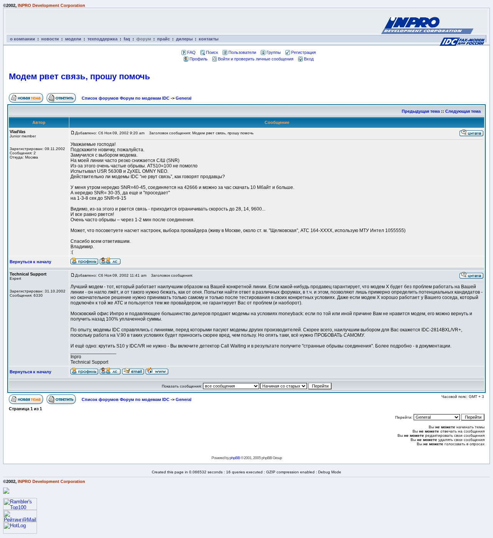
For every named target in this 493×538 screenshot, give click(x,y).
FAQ (191, 52)
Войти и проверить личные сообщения (255, 59)
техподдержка (102, 39)
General (183, 98)
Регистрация (303, 52)
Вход (309, 59)
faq (127, 39)
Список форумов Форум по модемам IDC (125, 98)
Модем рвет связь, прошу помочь (79, 76)
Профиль (198, 59)
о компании (22, 39)
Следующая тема (463, 111)
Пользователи (242, 52)
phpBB (235, 458)
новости (50, 39)
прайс (163, 39)
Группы (274, 52)
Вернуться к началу (30, 261)
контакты (208, 39)
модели (73, 39)
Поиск (212, 52)
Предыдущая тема (421, 111)
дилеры (184, 39)
